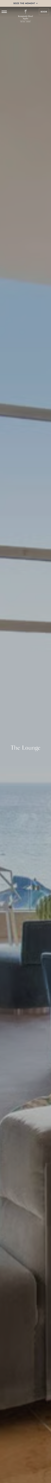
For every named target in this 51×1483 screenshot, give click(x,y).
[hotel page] (25, 11)
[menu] (4, 12)
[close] (37, 3)
